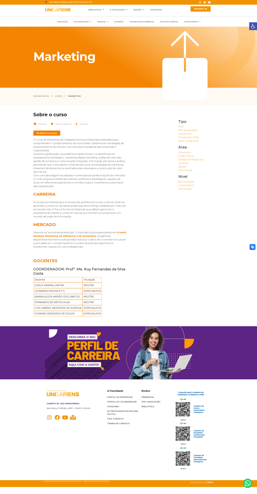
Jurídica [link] (183, 163)
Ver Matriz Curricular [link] (47, 133)
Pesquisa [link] (101, 22)
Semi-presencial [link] (188, 141)
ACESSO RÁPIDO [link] (191, 22)
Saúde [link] (182, 166)
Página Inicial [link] (41, 96)
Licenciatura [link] (186, 185)
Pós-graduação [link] (187, 130)
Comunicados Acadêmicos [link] (141, 22)
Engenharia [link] (185, 156)
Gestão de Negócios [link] (63, 124)
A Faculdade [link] (117, 9)
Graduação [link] (62, 22)
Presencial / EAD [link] (188, 137)
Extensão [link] (118, 22)
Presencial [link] (42, 124)
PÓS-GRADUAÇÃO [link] (81, 22)
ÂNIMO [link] (210, 482)
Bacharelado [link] (186, 181)
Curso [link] (59, 96)
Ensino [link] (137, 9)
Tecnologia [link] (185, 170)
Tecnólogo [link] (84, 124)
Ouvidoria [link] (156, 9)
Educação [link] (184, 152)
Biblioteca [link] (94, 9)
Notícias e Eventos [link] (169, 22)
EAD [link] (181, 126)
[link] (253, 26)
